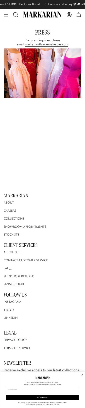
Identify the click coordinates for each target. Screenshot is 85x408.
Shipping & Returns (19, 276)
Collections (14, 218)
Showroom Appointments (25, 227)
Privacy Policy (15, 340)
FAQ (7, 268)
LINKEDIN (11, 318)
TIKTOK (9, 310)
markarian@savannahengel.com (46, 44)
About (9, 202)
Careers (10, 211)
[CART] (78, 14)
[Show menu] (5, 14)
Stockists (11, 234)
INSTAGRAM (12, 302)
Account (11, 252)
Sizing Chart (14, 284)
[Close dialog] (82, 374)
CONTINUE (42, 397)
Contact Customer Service (26, 260)
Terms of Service (17, 348)
